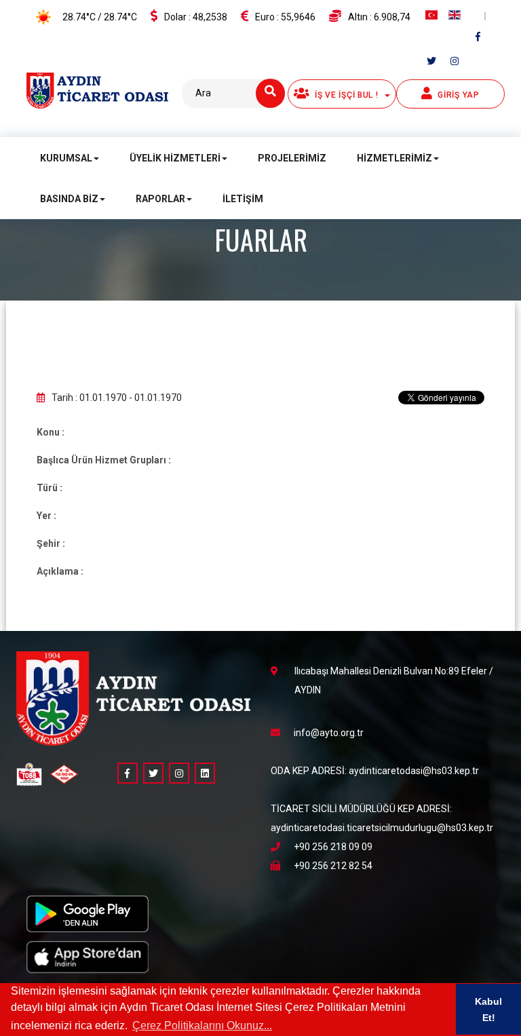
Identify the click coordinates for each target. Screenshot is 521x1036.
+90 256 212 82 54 (333, 865)
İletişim (243, 198)
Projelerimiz (292, 158)
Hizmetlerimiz (394, 158)
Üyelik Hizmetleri (175, 158)
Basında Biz (69, 198)
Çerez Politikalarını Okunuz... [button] (202, 1025)
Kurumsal (66, 158)
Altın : (379, 17)
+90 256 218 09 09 (333, 846)
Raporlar (160, 198)
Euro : (285, 17)
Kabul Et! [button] (488, 1009)
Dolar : (195, 17)
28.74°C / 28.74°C (98, 17)
